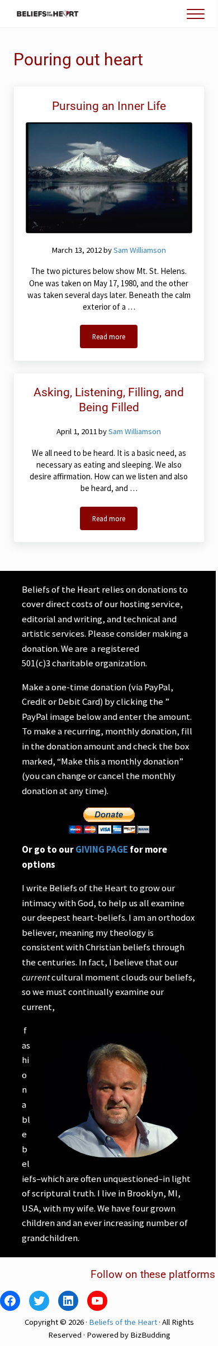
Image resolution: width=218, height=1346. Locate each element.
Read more (115, 338)
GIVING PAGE (101, 849)
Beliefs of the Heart (123, 1321)
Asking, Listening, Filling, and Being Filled (109, 400)
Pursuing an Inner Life (109, 106)
